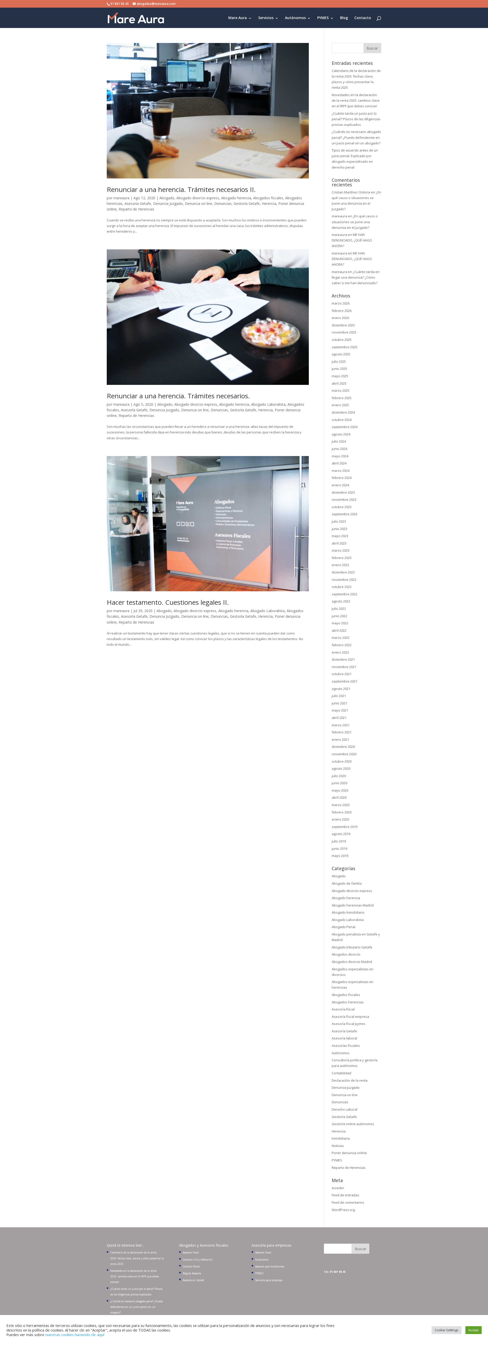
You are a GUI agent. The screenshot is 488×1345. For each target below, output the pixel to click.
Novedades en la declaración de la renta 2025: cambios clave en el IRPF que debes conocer (356, 100)
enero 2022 (340, 652)
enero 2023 (340, 565)
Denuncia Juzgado (168, 203)
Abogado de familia (347, 883)
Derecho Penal (191, 1266)
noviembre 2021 (344, 666)
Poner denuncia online (349, 1153)
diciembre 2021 (343, 659)
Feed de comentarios (348, 1202)
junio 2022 (339, 616)
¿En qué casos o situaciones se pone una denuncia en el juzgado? (355, 222)
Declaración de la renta (350, 1080)
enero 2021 (340, 739)
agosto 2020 (341, 768)
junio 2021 (339, 703)
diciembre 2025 (343, 325)
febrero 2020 (342, 812)
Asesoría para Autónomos (269, 1266)
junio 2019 (339, 848)
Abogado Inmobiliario (348, 912)
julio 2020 (339, 776)
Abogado (166, 197)
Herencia (269, 203)
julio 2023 (339, 521)
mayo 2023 (340, 536)
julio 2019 (339, 841)
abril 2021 (339, 717)
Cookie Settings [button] (447, 1330)
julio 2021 (339, 695)
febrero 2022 (342, 645)
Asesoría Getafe (138, 203)
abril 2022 (339, 630)
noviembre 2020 (344, 754)
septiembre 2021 (344, 681)
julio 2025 (339, 361)
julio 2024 (339, 441)
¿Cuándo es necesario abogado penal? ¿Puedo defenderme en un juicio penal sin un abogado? (356, 137)
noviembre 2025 (344, 332)
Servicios (265, 18)
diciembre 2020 (343, 746)
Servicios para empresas (268, 1280)
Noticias (338, 1145)
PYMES (323, 18)
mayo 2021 (340, 710)
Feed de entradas (345, 1195)
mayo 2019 (340, 855)
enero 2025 (340, 405)
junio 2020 (339, 783)
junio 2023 (339, 528)
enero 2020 (340, 819)
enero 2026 (340, 317)
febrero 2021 (342, 732)
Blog (344, 18)
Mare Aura (237, 18)
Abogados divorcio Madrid (352, 961)
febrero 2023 (342, 557)
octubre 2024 (342, 419)
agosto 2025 (341, 354)
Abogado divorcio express (197, 197)
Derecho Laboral (344, 1109)
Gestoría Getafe (247, 203)
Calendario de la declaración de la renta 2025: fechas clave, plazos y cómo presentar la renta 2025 (137, 1258)
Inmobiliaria (341, 1138)
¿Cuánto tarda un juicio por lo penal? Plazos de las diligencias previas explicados (356, 119)
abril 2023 (339, 543)
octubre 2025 (342, 339)
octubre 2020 (342, 761)
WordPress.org (343, 1209)
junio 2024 (339, 448)
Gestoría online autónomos (353, 1124)
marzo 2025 (340, 390)
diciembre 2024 (343, 412)
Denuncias (223, 203)
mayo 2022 (340, 623)
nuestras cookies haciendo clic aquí (74, 1334)
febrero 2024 (342, 477)
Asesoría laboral (344, 1038)
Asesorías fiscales (346, 1045)
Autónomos (295, 18)
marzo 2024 (340, 470)
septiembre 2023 (344, 514)
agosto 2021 (341, 688)
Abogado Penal (343, 927)
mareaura (121, 197)
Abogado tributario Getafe (352, 947)
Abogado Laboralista (268, 404)
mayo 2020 (340, 790)
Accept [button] (473, 1330)
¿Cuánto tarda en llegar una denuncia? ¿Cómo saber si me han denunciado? (355, 277)
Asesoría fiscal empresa (350, 1016)
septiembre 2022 (344, 594)
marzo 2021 (340, 725)
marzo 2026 (340, 303)
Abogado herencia (236, 197)
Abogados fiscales (268, 197)
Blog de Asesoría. (192, 1273)
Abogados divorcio (346, 954)
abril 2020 (339, 797)
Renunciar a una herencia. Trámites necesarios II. (181, 189)
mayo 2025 (340, 376)
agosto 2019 (341, 834)
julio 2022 (339, 608)
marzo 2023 (340, 550)
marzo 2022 (340, 637)
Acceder (338, 1188)
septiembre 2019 (344, 826)
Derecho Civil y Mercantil (197, 1259)
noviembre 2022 (344, 579)
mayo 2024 (340, 456)
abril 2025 (339, 383)
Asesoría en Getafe (193, 1280)
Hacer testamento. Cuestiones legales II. (168, 602)
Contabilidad (341, 1073)
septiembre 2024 (344, 427)
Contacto (362, 18)
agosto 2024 (341, 434)
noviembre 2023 (344, 499)
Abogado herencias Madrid (353, 905)
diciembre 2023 (343, 492)
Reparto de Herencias (136, 209)
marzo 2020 (340, 805)
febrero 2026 (342, 310)
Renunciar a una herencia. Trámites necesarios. (178, 395)
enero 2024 (340, 485)
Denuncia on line (198, 203)
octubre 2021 (342, 674)
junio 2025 (339, 368)
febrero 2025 (342, 398)
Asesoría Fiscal (343, 1009)
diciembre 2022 (343, 572)
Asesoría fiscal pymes (348, 1023)
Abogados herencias (348, 1002)
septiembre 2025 (344, 347)
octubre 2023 (342, 507)
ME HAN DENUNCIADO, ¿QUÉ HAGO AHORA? (352, 240)
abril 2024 (339, 463)
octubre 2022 (342, 586)
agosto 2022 (341, 601)
